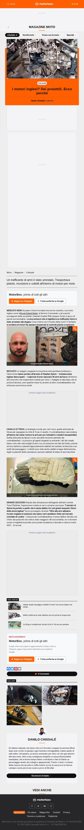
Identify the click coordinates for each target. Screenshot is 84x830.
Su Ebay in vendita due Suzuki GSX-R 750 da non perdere (46, 624)
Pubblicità (52, 816)
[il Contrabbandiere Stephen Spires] (42, 346)
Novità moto (28, 35)
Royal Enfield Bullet (29, 313)
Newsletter (19, 812)
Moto (9, 272)
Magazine (19, 272)
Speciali (70, 35)
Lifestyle (11, 35)
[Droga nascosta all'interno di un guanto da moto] (42, 477)
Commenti (43, 674)
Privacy (66, 812)
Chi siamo (31, 812)
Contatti (56, 812)
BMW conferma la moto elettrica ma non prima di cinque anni (47, 615)
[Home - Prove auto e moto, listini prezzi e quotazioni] (44, 4)
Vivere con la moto (50, 35)
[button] (32, 806)
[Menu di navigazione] (11, 4)
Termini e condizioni (36, 816)
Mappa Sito (44, 812)
